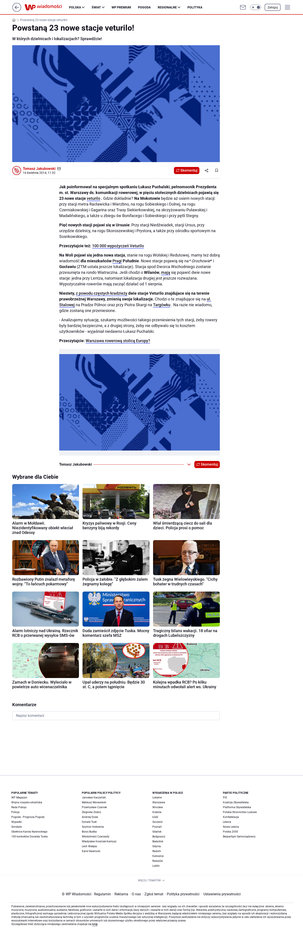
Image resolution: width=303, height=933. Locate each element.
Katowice (157, 856)
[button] (255, 7)
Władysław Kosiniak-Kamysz (99, 841)
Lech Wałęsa (89, 846)
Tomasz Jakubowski (39, 169)
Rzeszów (157, 860)
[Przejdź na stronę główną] (16, 10)
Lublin (156, 865)
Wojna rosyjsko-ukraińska (26, 802)
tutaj (94, 924)
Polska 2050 (230, 831)
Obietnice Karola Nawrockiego (29, 831)
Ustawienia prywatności (221, 894)
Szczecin (157, 821)
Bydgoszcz (158, 836)
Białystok (157, 841)
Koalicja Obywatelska (236, 802)
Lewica (227, 821)
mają (165, 272)
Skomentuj (188, 170)
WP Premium (121, 7)
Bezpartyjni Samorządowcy (239, 836)
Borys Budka (89, 831)
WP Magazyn (19, 797)
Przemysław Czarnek (94, 807)
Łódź (155, 817)
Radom (156, 851)
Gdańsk (156, 831)
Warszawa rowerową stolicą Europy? (118, 340)
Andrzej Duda (90, 817)
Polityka (194, 7)
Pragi (117, 261)
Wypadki (16, 821)
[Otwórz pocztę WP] (242, 7)
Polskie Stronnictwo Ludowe (240, 812)
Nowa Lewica (231, 826)
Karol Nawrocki (91, 851)
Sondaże (16, 826)
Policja (15, 812)
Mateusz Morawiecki (94, 802)
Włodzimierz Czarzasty (95, 836)
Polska (75, 7)
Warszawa (158, 802)
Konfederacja (231, 817)
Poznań (157, 826)
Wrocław (157, 807)
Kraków (156, 812)
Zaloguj (273, 7)
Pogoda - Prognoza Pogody (28, 817)
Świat (96, 7)
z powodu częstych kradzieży (101, 293)
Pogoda (144, 7)
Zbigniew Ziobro (91, 812)
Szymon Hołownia (93, 826)
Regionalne (167, 7)
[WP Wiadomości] (47, 7)
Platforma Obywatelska (237, 807)
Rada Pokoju (19, 807)
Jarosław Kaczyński (94, 797)
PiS (225, 797)
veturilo (93, 198)
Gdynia (156, 846)
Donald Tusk (89, 821)
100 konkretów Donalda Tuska (29, 836)
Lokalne (157, 797)
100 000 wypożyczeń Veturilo (118, 245)
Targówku (161, 304)
